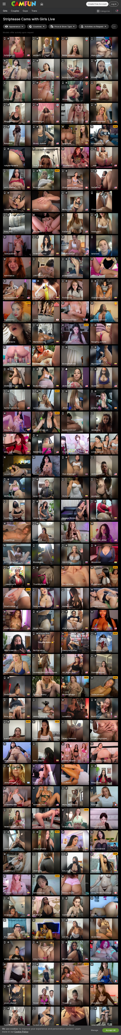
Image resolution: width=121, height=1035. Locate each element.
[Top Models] (42, 4)
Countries (37, 26)
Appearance (14, 26)
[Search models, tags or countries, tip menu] (117, 11)
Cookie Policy (21, 1032)
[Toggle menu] (4, 4)
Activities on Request (94, 26)
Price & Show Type (63, 26)
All (114, 26)
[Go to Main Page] (23, 4)
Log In (113, 4)
